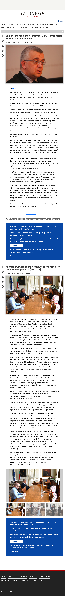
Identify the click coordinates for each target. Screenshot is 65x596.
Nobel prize (55, 219)
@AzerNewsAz (30, 214)
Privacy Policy (26, 580)
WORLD (13, 24)
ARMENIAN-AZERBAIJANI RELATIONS (40, 24)
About (3, 577)
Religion (13, 219)
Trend (14, 89)
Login (61, 21)
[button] (2, 36)
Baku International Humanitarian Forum (37, 219)
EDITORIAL (55, 24)
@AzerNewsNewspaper (25, 252)
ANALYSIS (4, 27)
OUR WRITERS (43, 27)
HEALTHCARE (23, 27)
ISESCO (20, 219)
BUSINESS (19, 24)
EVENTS (16, 27)
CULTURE (31, 27)
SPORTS (36, 27)
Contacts (33, 577)
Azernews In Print (9, 580)
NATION (8, 24)
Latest (3, 24)
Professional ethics (17, 577)
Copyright (39, 580)
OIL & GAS (25, 24)
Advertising (44, 577)
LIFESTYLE (10, 27)
